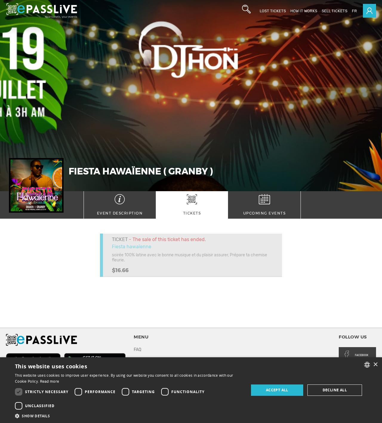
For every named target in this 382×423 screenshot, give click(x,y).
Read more (49, 381)
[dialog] (191, 390)
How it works (303, 11)
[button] (128, 416)
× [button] (375, 364)
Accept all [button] (277, 390)
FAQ (137, 349)
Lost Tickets (273, 11)
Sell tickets (334, 11)
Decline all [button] (335, 390)
